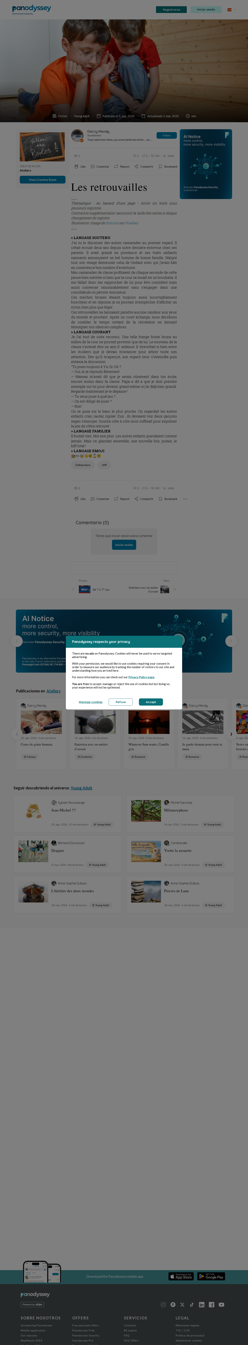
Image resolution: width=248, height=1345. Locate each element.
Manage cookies (90, 702)
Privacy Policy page (141, 677)
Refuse (121, 702)
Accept (151, 702)
